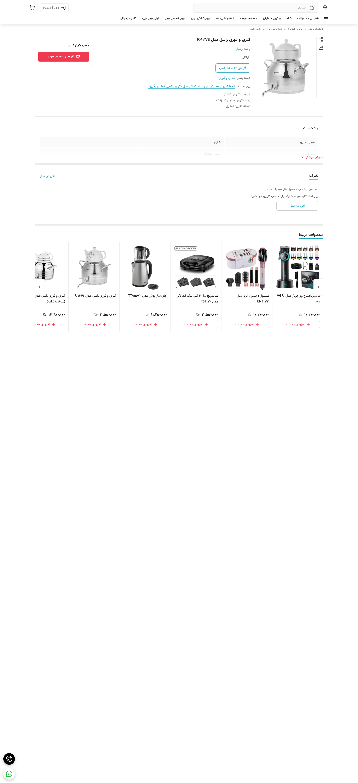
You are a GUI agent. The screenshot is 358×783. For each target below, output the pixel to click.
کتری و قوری (255, 29)
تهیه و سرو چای (274, 29)
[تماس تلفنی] (9, 759)
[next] (40, 287)
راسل (239, 48)
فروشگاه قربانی (315, 29)
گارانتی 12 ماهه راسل (233, 67)
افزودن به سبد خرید (61, 56)
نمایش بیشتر (314, 157)
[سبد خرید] (32, 7)
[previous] (318, 287)
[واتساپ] (9, 774)
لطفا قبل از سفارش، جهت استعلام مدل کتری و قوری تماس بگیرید (191, 86)
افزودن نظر (47, 176)
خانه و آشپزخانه (295, 29)
